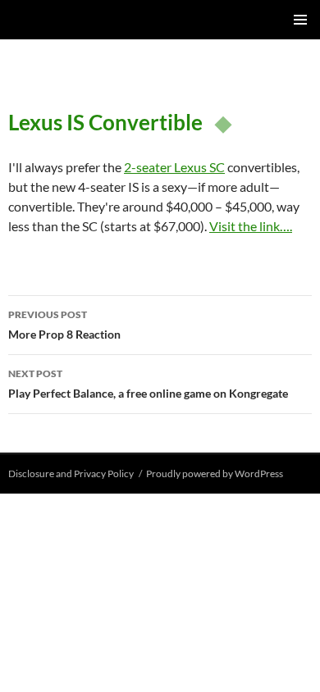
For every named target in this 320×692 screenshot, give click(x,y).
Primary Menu (300, 19)
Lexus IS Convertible (105, 122)
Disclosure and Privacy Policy (71, 473)
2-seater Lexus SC (174, 167)
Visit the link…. (250, 226)
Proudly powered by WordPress (214, 473)
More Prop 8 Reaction (64, 324)
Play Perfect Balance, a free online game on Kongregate (148, 383)
